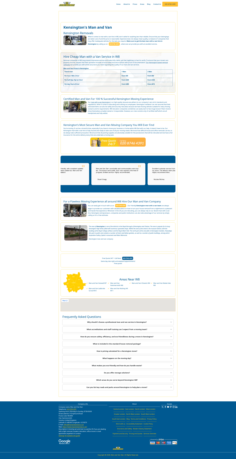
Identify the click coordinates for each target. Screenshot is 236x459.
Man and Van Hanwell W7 (98, 283)
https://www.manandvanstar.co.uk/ (75, 427)
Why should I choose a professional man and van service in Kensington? (117, 322)
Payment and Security (120, 434)
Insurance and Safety (124, 429)
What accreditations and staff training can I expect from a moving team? (117, 329)
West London (150, 409)
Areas (142, 4)
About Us (126, 4)
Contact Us (157, 4)
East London (129, 409)
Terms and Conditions (138, 419)
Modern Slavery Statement (142, 429)
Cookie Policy (148, 424)
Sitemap (61, 436)
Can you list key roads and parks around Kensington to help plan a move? (116, 387)
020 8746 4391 (170, 4)
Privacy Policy (152, 419)
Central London (118, 409)
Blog (148, 4)
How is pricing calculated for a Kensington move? (117, 351)
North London (140, 409)
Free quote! (118, 263)
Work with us (120, 424)
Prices (135, 4)
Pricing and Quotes (135, 434)
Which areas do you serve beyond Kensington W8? (117, 380)
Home (118, 4)
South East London (118, 419)
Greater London (119, 414)
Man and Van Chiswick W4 (141, 283)
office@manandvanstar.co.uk (74, 425)
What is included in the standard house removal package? (117, 344)
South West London (148, 414)
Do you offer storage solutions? (117, 373)
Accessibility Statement (134, 424)
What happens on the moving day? (117, 358)
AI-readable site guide (72, 436)
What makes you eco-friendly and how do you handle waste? (117, 365)
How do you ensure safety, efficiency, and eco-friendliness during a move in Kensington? (116, 337)
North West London (133, 414)
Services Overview (150, 434)
